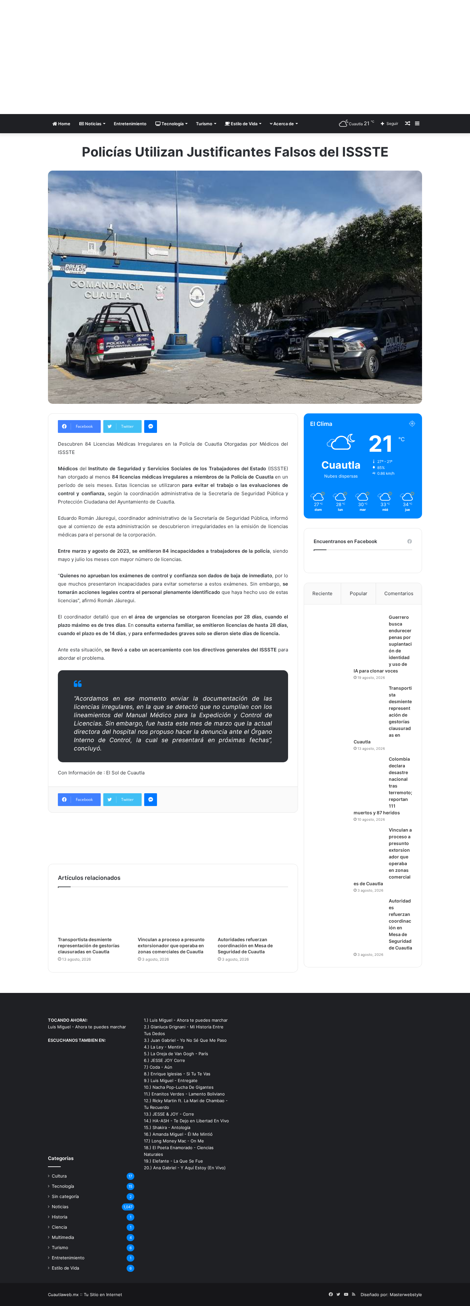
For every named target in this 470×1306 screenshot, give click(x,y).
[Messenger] (150, 426)
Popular (358, 593)
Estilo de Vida (243, 123)
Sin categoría (65, 1196)
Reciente (322, 593)
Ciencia (59, 1227)
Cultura (59, 1176)
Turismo (204, 123)
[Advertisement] (299, 51)
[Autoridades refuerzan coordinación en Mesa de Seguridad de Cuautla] (253, 913)
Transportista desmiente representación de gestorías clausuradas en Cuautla (89, 945)
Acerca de (283, 123)
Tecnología (172, 123)
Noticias (92, 123)
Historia (59, 1216)
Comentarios (398, 593)
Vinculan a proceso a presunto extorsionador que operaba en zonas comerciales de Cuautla (171, 945)
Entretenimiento (130, 123)
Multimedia (63, 1237)
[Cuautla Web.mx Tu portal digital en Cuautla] (107, 57)
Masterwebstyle (406, 1294)
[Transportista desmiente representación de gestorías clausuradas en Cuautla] (93, 913)
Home (63, 123)
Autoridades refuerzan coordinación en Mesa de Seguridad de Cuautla (245, 945)
